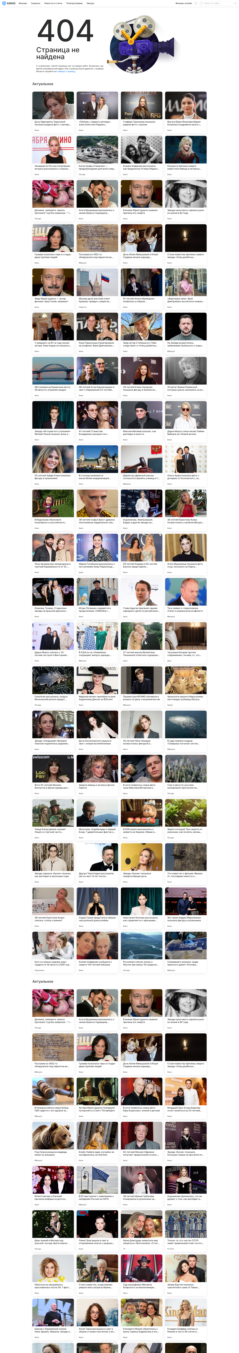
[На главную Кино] (10, 3)
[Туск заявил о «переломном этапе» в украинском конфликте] (186, 598)
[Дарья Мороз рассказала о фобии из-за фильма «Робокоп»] (141, 1085)
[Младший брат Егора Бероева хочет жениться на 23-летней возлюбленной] (186, 1275)
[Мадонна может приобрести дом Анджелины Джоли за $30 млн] (97, 687)
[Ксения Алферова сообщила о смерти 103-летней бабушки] (97, 952)
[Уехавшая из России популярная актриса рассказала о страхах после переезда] (53, 156)
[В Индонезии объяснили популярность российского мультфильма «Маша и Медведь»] (53, 510)
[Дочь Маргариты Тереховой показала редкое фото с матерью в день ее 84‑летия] (53, 112)
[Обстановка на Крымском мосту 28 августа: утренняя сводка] (53, 377)
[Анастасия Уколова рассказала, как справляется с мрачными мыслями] (141, 908)
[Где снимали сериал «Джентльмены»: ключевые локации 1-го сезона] (97, 1129)
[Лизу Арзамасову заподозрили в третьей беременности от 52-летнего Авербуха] (53, 554)
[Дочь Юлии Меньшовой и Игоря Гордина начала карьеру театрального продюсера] (141, 245)
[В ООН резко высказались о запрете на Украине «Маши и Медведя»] (141, 820)
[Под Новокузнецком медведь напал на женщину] (53, 1319)
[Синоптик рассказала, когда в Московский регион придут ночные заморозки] (53, 687)
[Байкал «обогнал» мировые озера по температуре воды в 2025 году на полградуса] (186, 996)
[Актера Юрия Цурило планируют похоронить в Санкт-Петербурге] (97, 1275)
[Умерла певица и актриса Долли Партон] (97, 775)
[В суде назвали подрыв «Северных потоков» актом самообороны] (186, 731)
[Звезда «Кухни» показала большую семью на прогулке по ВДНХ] (186, 1319)
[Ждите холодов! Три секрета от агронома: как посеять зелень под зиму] (186, 820)
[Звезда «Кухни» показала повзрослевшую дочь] (141, 864)
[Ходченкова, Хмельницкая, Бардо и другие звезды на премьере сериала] (141, 510)
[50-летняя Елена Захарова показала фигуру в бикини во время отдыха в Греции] (141, 377)
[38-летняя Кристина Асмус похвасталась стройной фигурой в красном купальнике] (186, 510)
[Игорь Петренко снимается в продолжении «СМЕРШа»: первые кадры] (97, 598)
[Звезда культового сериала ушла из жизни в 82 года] (186, 200)
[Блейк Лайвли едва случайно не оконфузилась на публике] (97, 1319)
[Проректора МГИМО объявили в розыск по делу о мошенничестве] (141, 687)
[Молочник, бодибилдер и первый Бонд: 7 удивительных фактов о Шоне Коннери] (97, 820)
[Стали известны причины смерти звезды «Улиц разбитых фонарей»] (186, 245)
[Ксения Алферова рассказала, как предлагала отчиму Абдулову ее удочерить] (141, 156)
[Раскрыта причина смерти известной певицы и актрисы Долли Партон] (186, 156)
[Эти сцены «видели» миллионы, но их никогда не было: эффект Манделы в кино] (53, 1085)
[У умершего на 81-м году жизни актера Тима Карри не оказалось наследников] (53, 333)
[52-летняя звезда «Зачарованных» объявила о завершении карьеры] (53, 996)
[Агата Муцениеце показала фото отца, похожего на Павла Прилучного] (186, 554)
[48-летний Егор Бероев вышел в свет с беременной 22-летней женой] (97, 377)
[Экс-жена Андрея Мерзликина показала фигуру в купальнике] (186, 908)
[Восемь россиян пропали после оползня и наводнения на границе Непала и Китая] (186, 1129)
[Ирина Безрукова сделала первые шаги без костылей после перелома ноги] (97, 1041)
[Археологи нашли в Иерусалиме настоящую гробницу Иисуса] (186, 687)
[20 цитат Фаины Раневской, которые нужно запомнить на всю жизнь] (186, 377)
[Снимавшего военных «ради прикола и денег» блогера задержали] (186, 952)
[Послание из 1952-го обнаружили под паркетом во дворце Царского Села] (97, 245)
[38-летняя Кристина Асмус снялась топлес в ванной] (53, 908)
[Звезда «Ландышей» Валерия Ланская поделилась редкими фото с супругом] (53, 731)
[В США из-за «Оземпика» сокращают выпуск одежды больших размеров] (97, 643)
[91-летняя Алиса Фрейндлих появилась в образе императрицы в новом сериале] (141, 289)
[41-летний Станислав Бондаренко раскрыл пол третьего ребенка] (97, 422)
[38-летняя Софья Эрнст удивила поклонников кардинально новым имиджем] (97, 510)
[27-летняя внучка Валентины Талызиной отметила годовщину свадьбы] (141, 643)
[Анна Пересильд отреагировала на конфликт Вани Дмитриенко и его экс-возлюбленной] (97, 333)
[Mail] (4, 3)
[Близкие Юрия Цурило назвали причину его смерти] (141, 200)
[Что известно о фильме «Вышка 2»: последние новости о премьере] (186, 864)
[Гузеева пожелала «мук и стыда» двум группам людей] (53, 245)
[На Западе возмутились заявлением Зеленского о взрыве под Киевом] (186, 333)
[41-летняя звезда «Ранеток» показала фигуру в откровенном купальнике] (97, 996)
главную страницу (66, 71)
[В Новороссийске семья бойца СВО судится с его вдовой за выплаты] (53, 1275)
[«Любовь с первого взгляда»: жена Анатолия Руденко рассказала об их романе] (97, 112)
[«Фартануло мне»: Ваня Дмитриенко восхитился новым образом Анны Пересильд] (186, 289)
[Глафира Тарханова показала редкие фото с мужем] (141, 112)
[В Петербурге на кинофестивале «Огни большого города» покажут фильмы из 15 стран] (141, 1129)
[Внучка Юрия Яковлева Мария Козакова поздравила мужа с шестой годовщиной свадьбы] (186, 112)
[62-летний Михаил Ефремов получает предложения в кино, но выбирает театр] (141, 1319)
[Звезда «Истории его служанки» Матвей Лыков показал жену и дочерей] (53, 422)
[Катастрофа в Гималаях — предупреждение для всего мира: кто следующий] (97, 156)
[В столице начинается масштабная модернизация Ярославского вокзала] (97, 466)
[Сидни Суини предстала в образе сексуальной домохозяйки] (97, 908)
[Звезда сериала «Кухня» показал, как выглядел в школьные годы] (53, 864)
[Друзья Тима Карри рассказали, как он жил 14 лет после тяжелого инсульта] (97, 864)
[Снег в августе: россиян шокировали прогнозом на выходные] (186, 775)
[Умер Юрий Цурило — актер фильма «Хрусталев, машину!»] (53, 289)
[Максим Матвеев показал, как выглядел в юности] (141, 422)
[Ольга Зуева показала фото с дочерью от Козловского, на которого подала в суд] (186, 466)
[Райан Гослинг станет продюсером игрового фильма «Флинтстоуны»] (186, 1041)
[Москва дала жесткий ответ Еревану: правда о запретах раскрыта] (97, 289)
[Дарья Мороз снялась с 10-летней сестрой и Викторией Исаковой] (53, 643)
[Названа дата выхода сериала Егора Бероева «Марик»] (141, 996)
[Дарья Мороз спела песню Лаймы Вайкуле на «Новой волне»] (186, 422)
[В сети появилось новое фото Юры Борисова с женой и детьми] (141, 1275)
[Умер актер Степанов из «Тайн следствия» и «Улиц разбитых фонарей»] (141, 333)
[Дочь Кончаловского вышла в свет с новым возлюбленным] (97, 731)
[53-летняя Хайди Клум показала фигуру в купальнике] (53, 466)
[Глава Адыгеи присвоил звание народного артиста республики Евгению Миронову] (141, 598)
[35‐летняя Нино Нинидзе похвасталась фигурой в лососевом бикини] (141, 731)
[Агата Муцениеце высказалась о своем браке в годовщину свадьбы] (97, 200)
